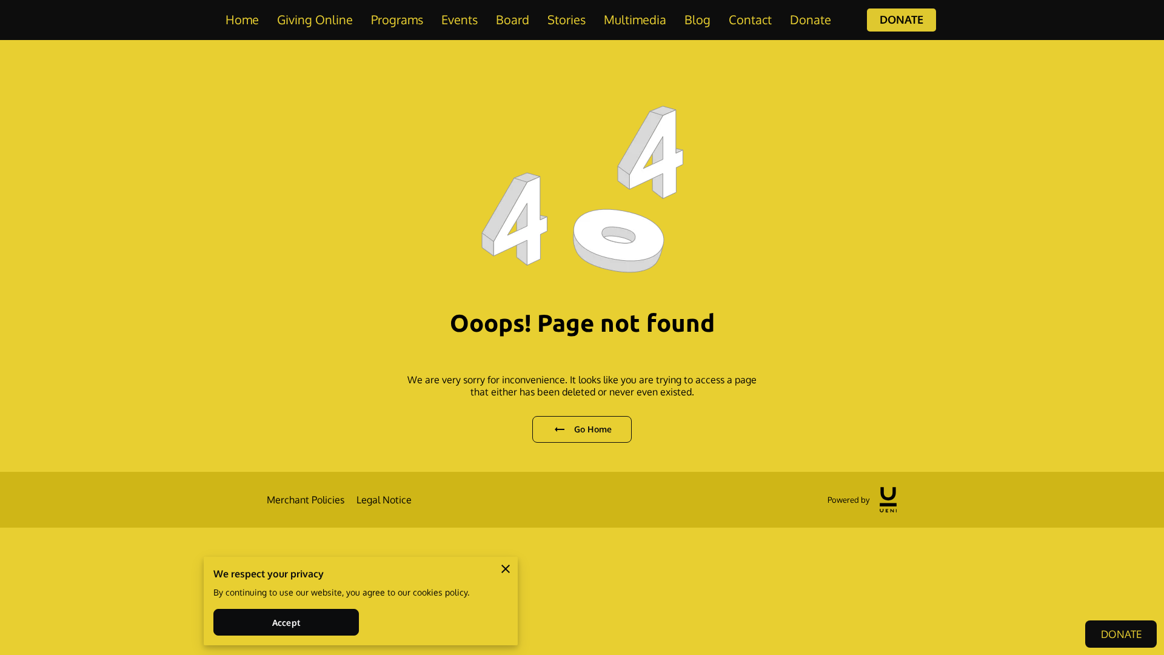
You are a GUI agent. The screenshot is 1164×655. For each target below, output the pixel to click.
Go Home (593, 429)
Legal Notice (384, 500)
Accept (286, 622)
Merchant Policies (305, 500)
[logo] (888, 500)
